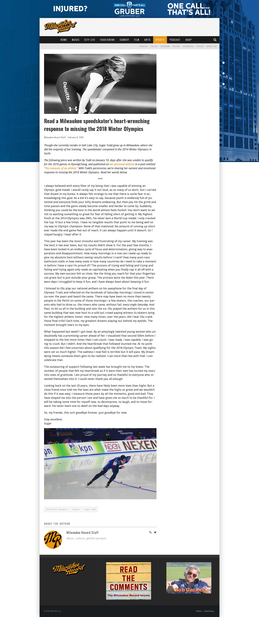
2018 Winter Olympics (57, 509)
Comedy (124, 40)
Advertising (209, 611)
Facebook (143, 46)
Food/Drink (107, 40)
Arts (147, 40)
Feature (76, 509)
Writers (199, 611)
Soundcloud (188, 46)
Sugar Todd (90, 509)
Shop (188, 40)
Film (136, 40)
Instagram (165, 46)
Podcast (175, 40)
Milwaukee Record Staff (55, 137)
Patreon (200, 46)
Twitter (154, 46)
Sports (160, 40)
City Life (89, 40)
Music (75, 40)
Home (64, 40)
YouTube (176, 46)
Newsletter (211, 46)
